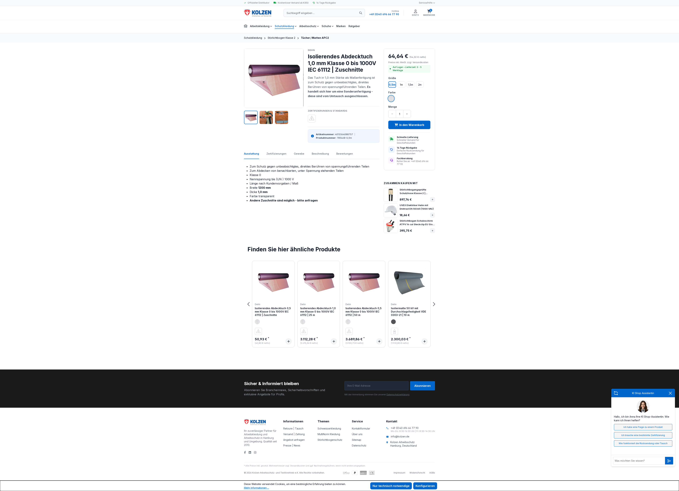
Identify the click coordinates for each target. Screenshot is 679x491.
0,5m (392, 84)
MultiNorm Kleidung (329, 434)
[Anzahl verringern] (392, 114)
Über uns (357, 434)
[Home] (245, 25)
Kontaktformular (361, 428)
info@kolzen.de (400, 436)
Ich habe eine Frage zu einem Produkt (643, 427)
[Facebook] (245, 452)
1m (401, 84)
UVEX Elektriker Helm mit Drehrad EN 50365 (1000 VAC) (417, 207)
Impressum (399, 472)
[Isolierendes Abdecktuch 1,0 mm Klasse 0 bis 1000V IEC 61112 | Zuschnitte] (273, 78)
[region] (274, 86)
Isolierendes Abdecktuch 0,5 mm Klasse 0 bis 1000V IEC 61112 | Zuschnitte (273, 312)
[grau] (393, 321)
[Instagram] (255, 452)
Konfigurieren (425, 486)
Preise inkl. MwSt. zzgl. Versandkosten (408, 62)
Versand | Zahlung (294, 434)
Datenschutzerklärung (398, 394)
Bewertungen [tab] (344, 153)
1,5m (410, 84)
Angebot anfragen (294, 439)
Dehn (311, 50)
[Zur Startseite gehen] (261, 12)
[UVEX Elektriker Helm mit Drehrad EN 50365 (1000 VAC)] (391, 210)
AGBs (432, 472)
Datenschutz (359, 445)
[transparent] (257, 321)
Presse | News (291, 445)
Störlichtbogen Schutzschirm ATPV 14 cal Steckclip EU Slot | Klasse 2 (417, 222)
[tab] (251, 155)
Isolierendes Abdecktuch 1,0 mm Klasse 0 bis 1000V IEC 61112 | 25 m (318, 312)
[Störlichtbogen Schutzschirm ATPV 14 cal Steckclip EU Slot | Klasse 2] (391, 226)
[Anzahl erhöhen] (407, 114)
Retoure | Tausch (293, 428)
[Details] (288, 341)
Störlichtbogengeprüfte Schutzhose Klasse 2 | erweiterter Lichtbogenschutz (416, 191)
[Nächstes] (434, 304)
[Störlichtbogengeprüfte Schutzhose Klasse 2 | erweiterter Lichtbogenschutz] (391, 195)
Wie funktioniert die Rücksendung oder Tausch (643, 443)
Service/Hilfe (426, 2)
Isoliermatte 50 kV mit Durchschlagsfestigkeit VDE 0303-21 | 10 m (408, 312)
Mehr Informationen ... (256, 487)
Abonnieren (422, 386)
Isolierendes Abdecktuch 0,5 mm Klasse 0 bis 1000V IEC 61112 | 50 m (364, 312)
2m (420, 84)
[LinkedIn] (250, 452)
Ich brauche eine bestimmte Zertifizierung (643, 435)
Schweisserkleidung (329, 428)
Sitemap (356, 439)
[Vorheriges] (248, 304)
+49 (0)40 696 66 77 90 (384, 14)
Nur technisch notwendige (391, 486)
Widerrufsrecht (417, 472)
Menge (392, 106)
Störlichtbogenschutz (330, 439)
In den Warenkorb (411, 125)
